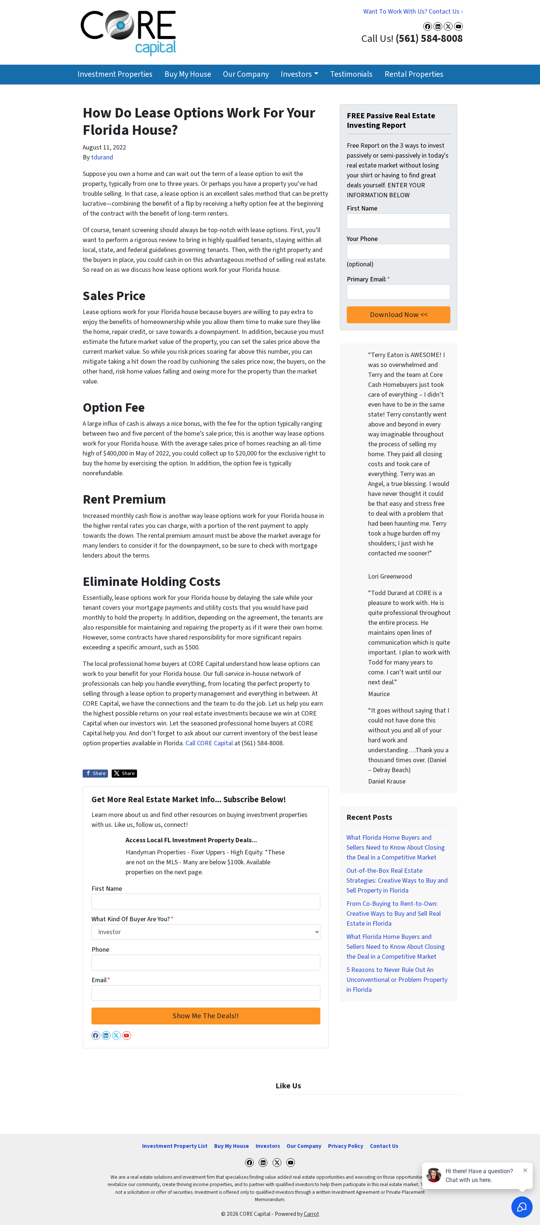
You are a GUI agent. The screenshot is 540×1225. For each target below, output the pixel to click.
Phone (100, 949)
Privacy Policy (345, 1146)
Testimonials (351, 74)
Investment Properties (115, 74)
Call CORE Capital (209, 743)
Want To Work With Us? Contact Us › (413, 11)
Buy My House (188, 74)
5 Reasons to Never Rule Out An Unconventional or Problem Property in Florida (396, 979)
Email (100, 980)
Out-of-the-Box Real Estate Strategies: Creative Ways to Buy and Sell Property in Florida (397, 880)
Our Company (246, 74)
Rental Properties (414, 74)
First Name (106, 888)
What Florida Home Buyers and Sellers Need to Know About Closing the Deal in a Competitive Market (395, 847)
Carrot (311, 1214)
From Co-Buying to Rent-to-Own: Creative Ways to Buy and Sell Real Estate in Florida (393, 913)
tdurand (102, 157)
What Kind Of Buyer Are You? (132, 919)
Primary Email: (368, 279)
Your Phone (362, 239)
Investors (296, 74)
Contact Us (384, 1146)
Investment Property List (175, 1146)
